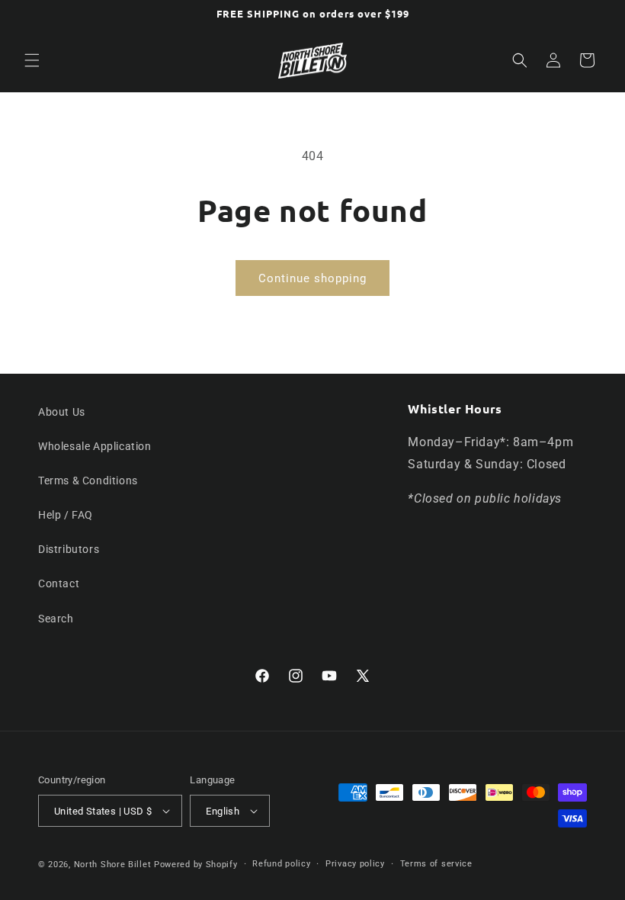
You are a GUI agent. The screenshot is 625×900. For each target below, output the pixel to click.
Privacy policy (355, 864)
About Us (61, 412)
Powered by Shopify (196, 864)
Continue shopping (312, 278)
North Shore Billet (113, 864)
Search (56, 618)
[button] (32, 60)
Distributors (68, 549)
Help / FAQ (65, 515)
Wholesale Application (95, 446)
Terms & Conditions (88, 480)
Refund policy (281, 864)
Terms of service (436, 864)
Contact (58, 583)
